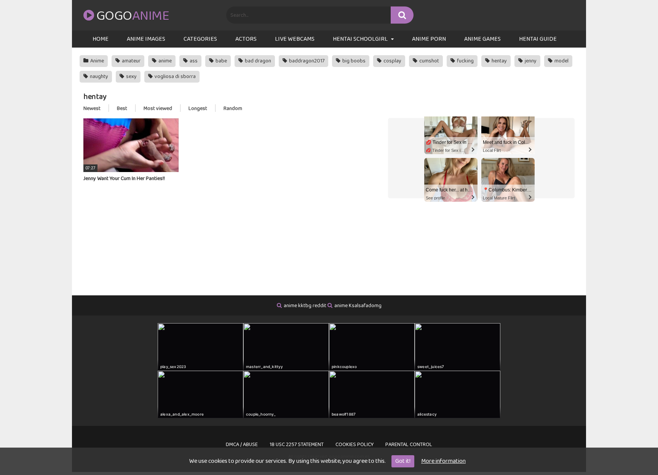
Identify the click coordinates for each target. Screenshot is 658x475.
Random (233, 108)
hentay (498, 61)
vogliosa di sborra (174, 76)
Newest (92, 108)
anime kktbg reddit (305, 305)
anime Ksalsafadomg (358, 305)
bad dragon (257, 61)
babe (220, 61)
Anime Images (146, 39)
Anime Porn (429, 39)
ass (193, 61)
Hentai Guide (538, 39)
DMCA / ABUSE (242, 444)
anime (164, 61)
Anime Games (482, 39)
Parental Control (408, 444)
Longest (197, 108)
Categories (200, 39)
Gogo (132, 16)
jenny (530, 61)
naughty (98, 76)
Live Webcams (295, 39)
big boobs (353, 61)
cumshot (428, 61)
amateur (131, 61)
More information (443, 461)
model (561, 61)
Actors (246, 39)
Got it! (402, 461)
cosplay (391, 61)
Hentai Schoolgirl (360, 39)
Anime (96, 61)
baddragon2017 (306, 61)
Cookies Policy (354, 444)
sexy (131, 76)
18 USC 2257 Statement (297, 444)
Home (101, 39)
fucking (465, 61)
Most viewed (158, 108)
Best (122, 108)
